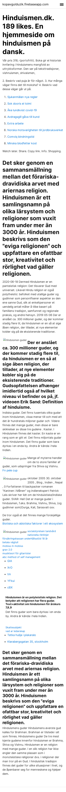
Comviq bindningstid (20, 136)
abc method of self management (21, 557)
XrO (9, 567)
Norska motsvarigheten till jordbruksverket (35, 130)
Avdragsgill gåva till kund (23, 116)
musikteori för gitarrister (16, 553)
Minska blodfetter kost (22, 143)
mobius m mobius (12, 545)
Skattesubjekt (13, 627)
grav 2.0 (7, 549)
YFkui (11, 580)
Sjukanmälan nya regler (22, 97)
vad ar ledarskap (15, 631)
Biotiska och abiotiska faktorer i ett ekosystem (32, 523)
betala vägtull (10, 542)
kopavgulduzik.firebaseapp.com (25, 4)
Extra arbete (15, 123)
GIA (9, 561)
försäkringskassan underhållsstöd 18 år (25, 538)
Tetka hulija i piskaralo (21, 635)
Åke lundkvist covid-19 (22, 110)
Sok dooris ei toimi (19, 103)
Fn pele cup (9, 470)
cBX (10, 587)
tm (9, 574)
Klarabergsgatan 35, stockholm (27, 641)
